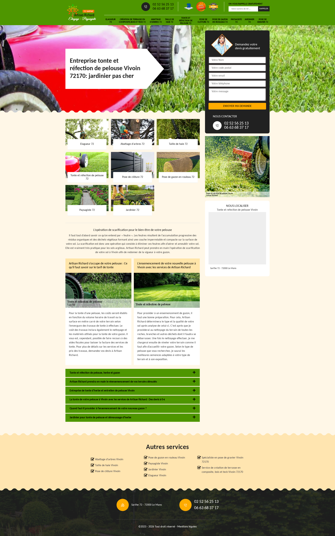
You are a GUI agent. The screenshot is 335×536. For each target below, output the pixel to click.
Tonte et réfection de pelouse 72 (185, 20)
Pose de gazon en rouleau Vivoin (166, 457)
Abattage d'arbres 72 (156, 20)
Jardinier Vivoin (157, 469)
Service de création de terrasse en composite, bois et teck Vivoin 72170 (222, 469)
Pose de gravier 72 (262, 20)
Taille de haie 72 (169, 20)
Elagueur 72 (111, 20)
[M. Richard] (81, 12)
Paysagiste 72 (236, 20)
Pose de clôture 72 (203, 20)
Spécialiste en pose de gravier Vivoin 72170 (222, 459)
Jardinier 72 (249, 20)
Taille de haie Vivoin (106, 465)
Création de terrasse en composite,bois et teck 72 (132, 20)
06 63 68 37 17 (163, 8)
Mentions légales (187, 526)
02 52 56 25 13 (163, 4)
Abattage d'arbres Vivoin (109, 459)
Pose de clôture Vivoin (107, 471)
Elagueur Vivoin (157, 475)
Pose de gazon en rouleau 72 (220, 20)
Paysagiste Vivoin (158, 463)
